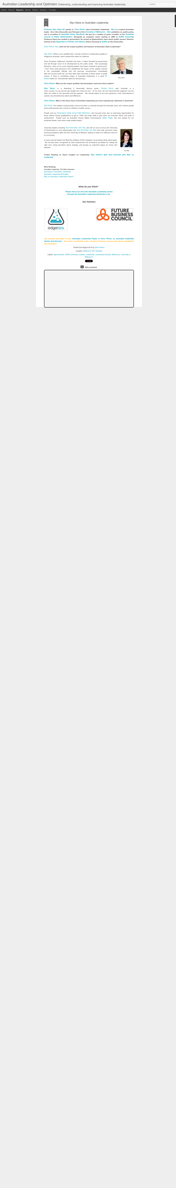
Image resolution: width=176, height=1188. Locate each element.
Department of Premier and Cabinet (70, 41)
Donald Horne (107, 88)
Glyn (113, 29)
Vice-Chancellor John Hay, (76, 127)
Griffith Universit (126, 37)
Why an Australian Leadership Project (58, 176)
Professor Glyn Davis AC (54, 29)
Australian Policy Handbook (73, 34)
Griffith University (71, 254)
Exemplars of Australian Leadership (57, 171)
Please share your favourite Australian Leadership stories (89, 191)
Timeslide (52, 10)
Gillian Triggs (107, 118)
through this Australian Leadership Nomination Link (88, 194)
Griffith (104, 41)
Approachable (59, 254)
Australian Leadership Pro (83, 238)
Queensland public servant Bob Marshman (73, 113)
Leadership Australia (103, 254)
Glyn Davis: (48, 54)
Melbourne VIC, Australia (92, 251)
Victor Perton (79, 29)
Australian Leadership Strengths (56, 174)
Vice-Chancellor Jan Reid (86, 130)
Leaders (82, 254)
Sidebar (35, 10)
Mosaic (28, 10)
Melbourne (116, 254)
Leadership (90, 254)
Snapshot (43, 10)
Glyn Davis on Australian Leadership (89, 22)
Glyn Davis (48, 105)
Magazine (19, 10)
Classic (4, 10)
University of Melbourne (95, 32)
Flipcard (11, 10)
